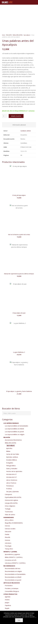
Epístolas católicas (12, 457)
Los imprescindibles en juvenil (14, 431)
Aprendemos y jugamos (12, 554)
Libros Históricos (11, 480)
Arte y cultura (9, 520)
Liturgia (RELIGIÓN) (11, 503)
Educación (8, 531)
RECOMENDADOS (9, 566)
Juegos (7, 602)
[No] (36, 617)
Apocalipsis (27, 35)
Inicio (3, 35)
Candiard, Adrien (25, 131)
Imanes (7, 600)
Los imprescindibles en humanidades (16, 426)
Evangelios (9, 463)
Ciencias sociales (10, 529)
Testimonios (9, 512)
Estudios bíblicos (11, 460)
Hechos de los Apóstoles (14, 471)
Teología (7, 509)
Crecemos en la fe (10, 560)
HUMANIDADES (9, 517)
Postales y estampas (11, 588)
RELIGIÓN (9, 35)
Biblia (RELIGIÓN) (17, 35)
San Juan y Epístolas (12, 491)
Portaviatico (9, 585)
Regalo (7, 608)
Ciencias (7, 526)
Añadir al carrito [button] (19, 201)
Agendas (7, 597)
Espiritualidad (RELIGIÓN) (13, 497)
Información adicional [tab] (19, 125)
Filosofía (7, 537)
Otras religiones (10, 506)
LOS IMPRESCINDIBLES (11, 423)
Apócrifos (9, 448)
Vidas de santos (10, 514)
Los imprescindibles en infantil (14, 429)
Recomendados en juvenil (13, 580)
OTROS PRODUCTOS (10, 594)
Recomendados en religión (13, 571)
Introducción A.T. (11, 474)
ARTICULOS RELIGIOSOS (12, 583)
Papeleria (8, 605)
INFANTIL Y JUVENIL (10, 552)
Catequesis (8, 494)
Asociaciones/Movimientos (13, 440)
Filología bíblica (11, 466)
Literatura (8, 543)
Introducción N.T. (11, 477)
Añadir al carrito (16, 116)
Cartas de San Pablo (12, 454)
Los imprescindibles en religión (14, 434)
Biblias (8, 451)
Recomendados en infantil (13, 577)
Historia (7, 540)
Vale (19, 620)
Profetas (9, 489)
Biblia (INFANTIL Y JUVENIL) (14, 557)
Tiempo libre (9, 549)
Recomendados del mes (12, 568)
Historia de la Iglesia (11, 500)
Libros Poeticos (11, 483)
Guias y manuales (11, 468)
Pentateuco (10, 486)
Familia (7, 534)
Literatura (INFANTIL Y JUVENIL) (15, 563)
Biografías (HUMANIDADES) (14, 523)
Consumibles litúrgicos (12, 591)
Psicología (8, 546)
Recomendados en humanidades (15, 574)
